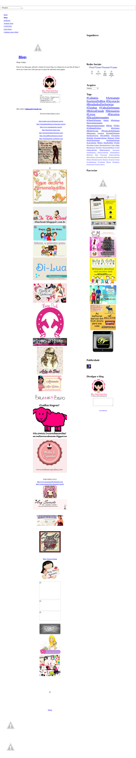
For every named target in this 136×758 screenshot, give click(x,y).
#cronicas (101, 133)
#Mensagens (113, 110)
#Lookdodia (101, 162)
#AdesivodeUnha (92, 150)
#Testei (117, 138)
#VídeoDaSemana (109, 107)
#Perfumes (115, 120)
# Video (112, 145)
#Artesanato (113, 97)
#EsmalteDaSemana (113, 133)
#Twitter (117, 143)
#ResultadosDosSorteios (100, 104)
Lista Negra (8, 29)
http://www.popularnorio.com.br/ (51, 127)
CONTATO (8, 26)
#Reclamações (91, 147)
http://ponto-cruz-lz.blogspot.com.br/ (51, 121)
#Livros (91, 114)
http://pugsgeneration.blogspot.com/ (51, 133)
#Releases (110, 138)
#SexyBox (99, 147)
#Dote (105, 157)
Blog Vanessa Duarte (50, 559)
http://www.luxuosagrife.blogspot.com (50, 482)
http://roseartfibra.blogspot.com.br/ (51, 136)
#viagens (97, 164)
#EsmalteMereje (115, 152)
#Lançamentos (91, 143)
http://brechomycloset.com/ (51, 130)
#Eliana (89, 159)
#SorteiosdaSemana (113, 140)
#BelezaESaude (95, 110)
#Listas (117, 159)
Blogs (6, 18)
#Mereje (108, 162)
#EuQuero (115, 128)
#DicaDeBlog (105, 136)
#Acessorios (103, 155)
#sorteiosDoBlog (96, 101)
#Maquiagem (91, 133)
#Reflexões (90, 155)
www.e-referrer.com (103, 410)
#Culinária (92, 97)
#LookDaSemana (91, 162)
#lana (96, 155)
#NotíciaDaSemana (93, 140)
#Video (117, 125)
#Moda (109, 125)
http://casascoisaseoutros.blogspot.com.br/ (50, 484)
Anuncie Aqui (8, 23)
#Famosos (105, 159)
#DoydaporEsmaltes (114, 157)
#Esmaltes (90, 138)
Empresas (7, 20)
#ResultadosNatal (105, 145)
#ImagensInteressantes (96, 125)
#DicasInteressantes (98, 117)
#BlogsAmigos (91, 157)
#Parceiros (114, 114)
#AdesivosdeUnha (114, 155)
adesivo (102, 164)
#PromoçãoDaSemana (110, 131)
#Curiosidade (99, 157)
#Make (117, 145)
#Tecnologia (115, 136)
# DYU (117, 147)
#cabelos (96, 145)
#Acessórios (116, 150)
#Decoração (113, 101)
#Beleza (100, 143)
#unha (106, 120)
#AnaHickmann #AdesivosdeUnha (97, 152)
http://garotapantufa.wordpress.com (51, 139)
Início (6, 15)
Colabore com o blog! (11, 32)
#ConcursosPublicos (108, 147)
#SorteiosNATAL (92, 136)
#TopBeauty (116, 162)
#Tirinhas (92, 107)
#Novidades (90, 145)
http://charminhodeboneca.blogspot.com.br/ (51, 124)
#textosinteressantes (94, 123)
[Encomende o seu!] (10, 757)
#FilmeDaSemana (94, 120)
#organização (90, 164)
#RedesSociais (92, 131)
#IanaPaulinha (108, 143)
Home (50, 710)
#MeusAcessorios (105, 150)
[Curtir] (38, 57)
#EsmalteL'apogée (97, 159)
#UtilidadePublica (94, 128)
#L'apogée (112, 159)
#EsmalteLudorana (100, 138)
